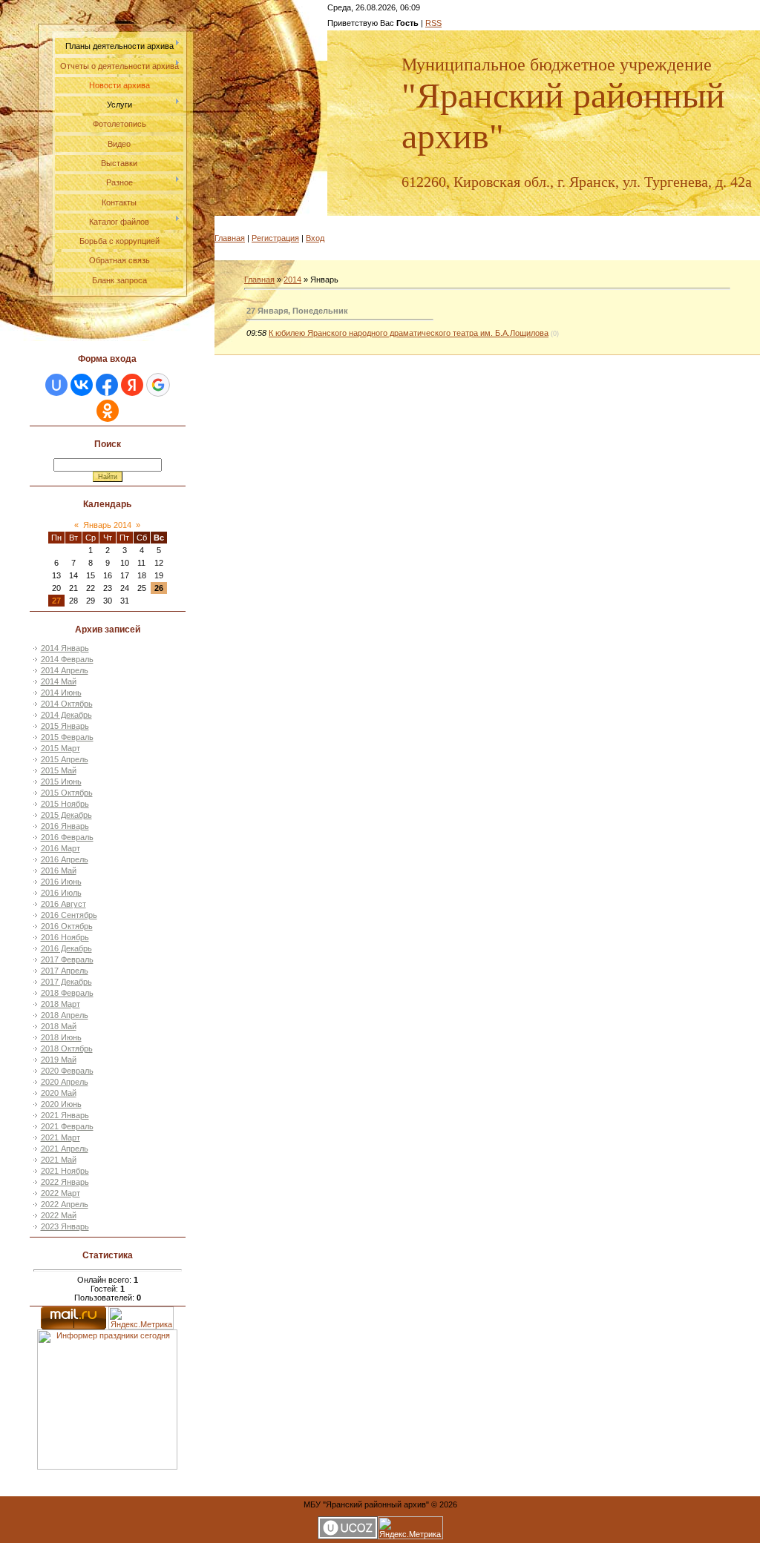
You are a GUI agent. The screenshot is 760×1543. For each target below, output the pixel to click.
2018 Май (58, 1026)
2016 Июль (61, 892)
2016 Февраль (67, 837)
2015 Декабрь (66, 814)
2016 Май (58, 870)
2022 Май (58, 1215)
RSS (433, 23)
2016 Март (60, 848)
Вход (315, 238)
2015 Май (58, 770)
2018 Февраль (67, 992)
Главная (229, 238)
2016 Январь (65, 826)
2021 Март (60, 1137)
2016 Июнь (61, 881)
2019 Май (58, 1059)
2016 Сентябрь (69, 915)
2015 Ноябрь (65, 803)
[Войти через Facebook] (107, 385)
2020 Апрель (64, 1081)
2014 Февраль (67, 659)
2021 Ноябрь (65, 1170)
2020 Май (58, 1092)
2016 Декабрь (66, 948)
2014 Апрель (64, 670)
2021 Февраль (67, 1126)
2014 (292, 279)
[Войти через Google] (158, 385)
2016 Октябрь (67, 926)
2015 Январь (65, 725)
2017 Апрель (64, 970)
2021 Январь (65, 1115)
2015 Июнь (61, 781)
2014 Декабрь (66, 714)
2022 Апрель (64, 1204)
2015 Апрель (64, 759)
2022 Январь (65, 1181)
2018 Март (60, 1004)
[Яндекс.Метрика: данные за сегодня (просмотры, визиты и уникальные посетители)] (141, 1317)
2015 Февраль (67, 737)
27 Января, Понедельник (297, 310)
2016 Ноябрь (65, 937)
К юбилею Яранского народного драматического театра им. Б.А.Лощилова (408, 332)
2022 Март (60, 1193)
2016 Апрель (64, 859)
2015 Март (60, 748)
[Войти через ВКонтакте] (82, 385)
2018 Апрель (64, 1015)
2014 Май (58, 681)
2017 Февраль (67, 959)
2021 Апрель (64, 1148)
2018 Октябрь (67, 1048)
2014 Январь (65, 648)
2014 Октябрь (67, 703)
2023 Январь (65, 1226)
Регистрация (275, 238)
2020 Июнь (61, 1104)
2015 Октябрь (67, 792)
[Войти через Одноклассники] (107, 411)
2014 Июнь (61, 692)
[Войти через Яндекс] (132, 385)
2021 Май (58, 1159)
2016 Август (63, 903)
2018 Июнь (61, 1037)
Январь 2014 (107, 525)
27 (56, 600)
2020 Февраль (67, 1070)
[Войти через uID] (56, 385)
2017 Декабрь (66, 981)
